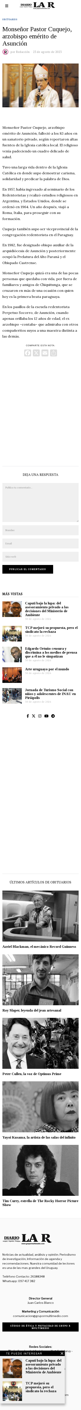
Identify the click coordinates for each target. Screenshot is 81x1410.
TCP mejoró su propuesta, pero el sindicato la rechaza (51, 630)
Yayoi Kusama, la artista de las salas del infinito (39, 1137)
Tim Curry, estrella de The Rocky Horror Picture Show (40, 1203)
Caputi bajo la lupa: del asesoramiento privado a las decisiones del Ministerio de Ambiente (46, 609)
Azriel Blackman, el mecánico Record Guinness (39, 947)
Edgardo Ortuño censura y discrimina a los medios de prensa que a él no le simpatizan (51, 652)
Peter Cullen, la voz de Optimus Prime (31, 1074)
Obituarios (9, 19)
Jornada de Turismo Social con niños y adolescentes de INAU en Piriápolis (50, 694)
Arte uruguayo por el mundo (47, 669)
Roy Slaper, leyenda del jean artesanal (31, 1010)
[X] (36, 353)
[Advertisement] (40, 410)
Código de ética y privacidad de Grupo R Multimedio (40, 1327)
